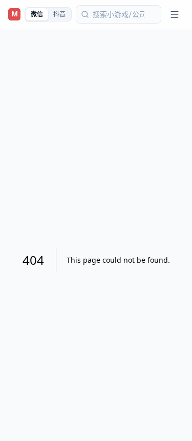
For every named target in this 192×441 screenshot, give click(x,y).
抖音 (59, 14)
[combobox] (118, 14)
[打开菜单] (174, 14)
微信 (37, 14)
